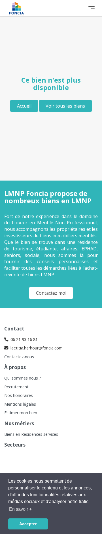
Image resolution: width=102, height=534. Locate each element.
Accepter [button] (28, 524)
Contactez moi (51, 293)
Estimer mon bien (20, 412)
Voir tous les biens (65, 106)
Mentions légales (20, 404)
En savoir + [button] (20, 509)
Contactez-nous (19, 356)
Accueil (24, 106)
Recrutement (16, 386)
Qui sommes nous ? (22, 378)
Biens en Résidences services (31, 434)
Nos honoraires (18, 395)
